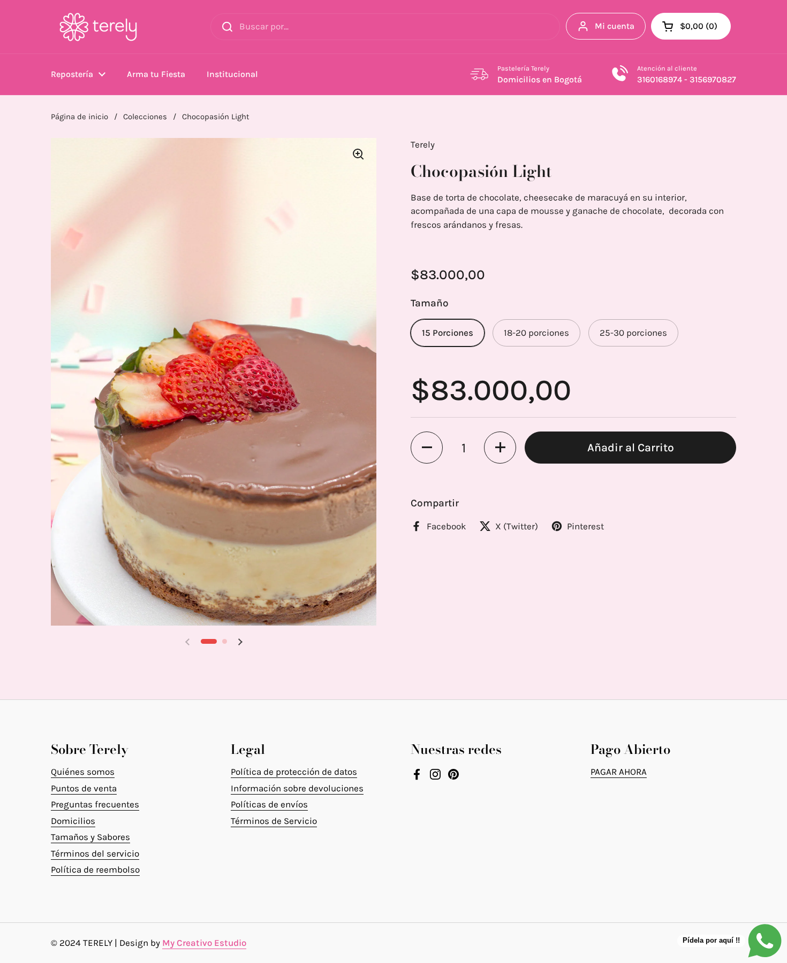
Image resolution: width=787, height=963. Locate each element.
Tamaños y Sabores (90, 836)
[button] (691, 26)
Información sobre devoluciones (297, 788)
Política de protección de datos (294, 771)
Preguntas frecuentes (95, 804)
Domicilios (73, 820)
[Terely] (98, 26)
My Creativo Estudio (204, 942)
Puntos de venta (84, 788)
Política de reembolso (95, 869)
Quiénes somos (83, 771)
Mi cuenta (614, 26)
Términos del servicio (95, 853)
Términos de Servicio (274, 820)
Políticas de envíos (269, 804)
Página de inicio (79, 116)
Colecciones (145, 116)
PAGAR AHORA (619, 771)
